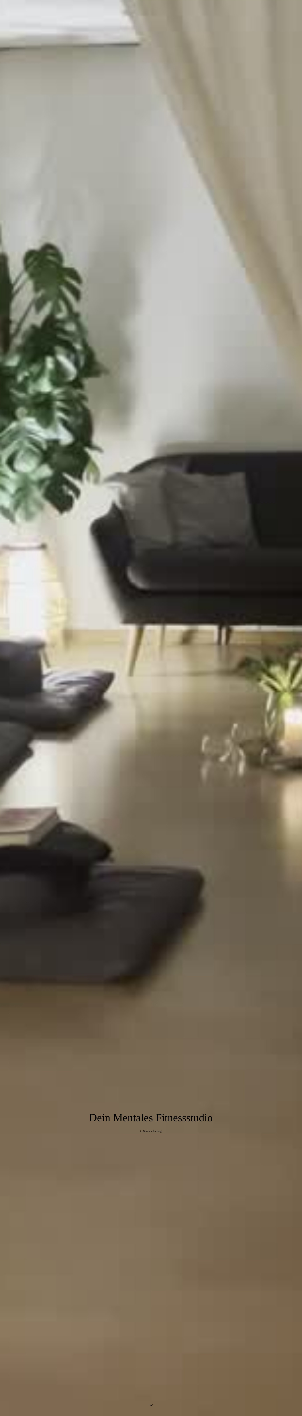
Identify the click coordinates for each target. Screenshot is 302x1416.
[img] (151, 708)
